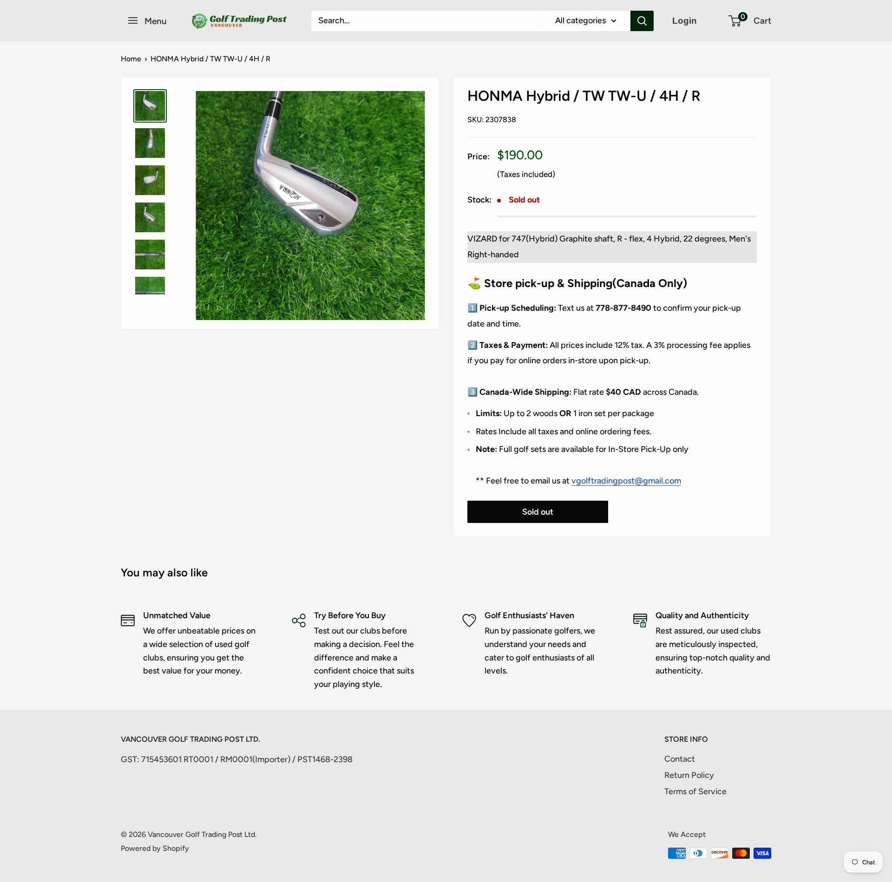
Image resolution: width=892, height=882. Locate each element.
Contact (679, 759)
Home (131, 58)
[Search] (642, 21)
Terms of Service (695, 791)
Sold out (537, 512)
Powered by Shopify (155, 848)
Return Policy (689, 775)
